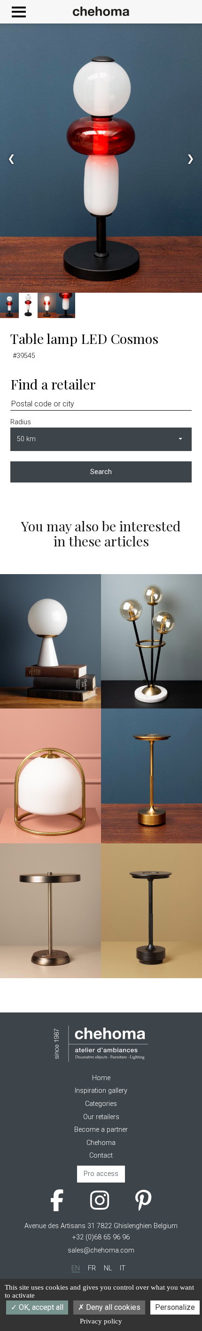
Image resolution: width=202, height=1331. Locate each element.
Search (101, 472)
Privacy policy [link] (101, 1321)
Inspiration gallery (101, 1091)
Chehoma (101, 1143)
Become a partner (101, 1130)
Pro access (101, 1174)
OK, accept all (40, 1307)
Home (101, 1078)
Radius (20, 422)
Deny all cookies (112, 1307)
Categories (101, 1104)
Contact (101, 1156)
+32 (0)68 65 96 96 (101, 1237)
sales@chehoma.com (101, 1250)
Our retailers (101, 1117)
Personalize (175, 1307)
